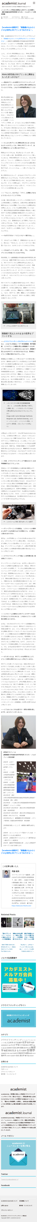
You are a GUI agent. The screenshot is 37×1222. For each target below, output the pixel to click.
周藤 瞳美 (5, 17)
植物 (21, 1047)
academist (8, 1120)
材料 (18, 1048)
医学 (29, 1042)
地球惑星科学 (4, 1045)
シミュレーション (28, 1040)
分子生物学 (18, 1042)
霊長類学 (31, 1055)
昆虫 (14, 1048)
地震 (9, 1045)
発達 (11, 1053)
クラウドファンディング (11, 1039)
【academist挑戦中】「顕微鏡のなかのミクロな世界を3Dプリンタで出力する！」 (18, 28)
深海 (29, 1048)
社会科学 (15, 1053)
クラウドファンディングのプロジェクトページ (18, 341)
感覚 (3, 1048)
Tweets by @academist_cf (9, 1179)
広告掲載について (24, 1201)
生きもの (16, 1050)
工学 (19, 18)
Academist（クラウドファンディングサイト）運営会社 (14, 1215)
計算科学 (8, 1055)
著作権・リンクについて (8, 1074)
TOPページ (4, 1069)
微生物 (25, 1045)
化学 (24, 1042)
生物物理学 (4, 1053)
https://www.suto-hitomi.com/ (21, 906)
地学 (32, 1042)
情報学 (22, 18)
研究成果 (25, 17)
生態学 (23, 1050)
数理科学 (10, 1048)
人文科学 (10, 1042)
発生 (8, 1053)
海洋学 (26, 1048)
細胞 (27, 1053)
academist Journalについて (9, 1067)
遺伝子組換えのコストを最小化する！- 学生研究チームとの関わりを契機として (29, 938)
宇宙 (18, 1045)
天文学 (13, 1045)
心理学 (30, 1045)
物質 (6, 1050)
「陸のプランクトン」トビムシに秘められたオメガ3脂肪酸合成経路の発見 (6, 937)
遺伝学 (22, 1055)
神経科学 (21, 1053)
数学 (6, 1048)
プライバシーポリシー (8, 1072)
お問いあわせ (4, 1205)
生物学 (32, 18)
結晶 (30, 1053)
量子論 (27, 1055)
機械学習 (27, 18)
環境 (10, 1050)
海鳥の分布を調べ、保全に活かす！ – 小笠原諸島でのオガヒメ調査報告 (18, 937)
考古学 (34, 1053)
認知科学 (13, 1055)
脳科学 (3, 1055)
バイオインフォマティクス (10, 18)
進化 (17, 1055)
